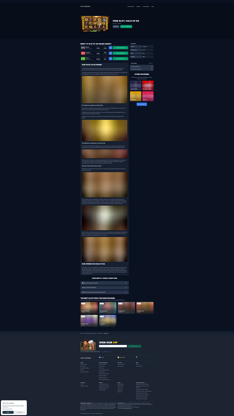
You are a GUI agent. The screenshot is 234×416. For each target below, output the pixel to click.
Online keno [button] (120, 391)
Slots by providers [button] (121, 364)
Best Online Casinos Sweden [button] (141, 393)
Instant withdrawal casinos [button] (104, 369)
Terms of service (109, 351)
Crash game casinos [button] (103, 377)
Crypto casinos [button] (102, 371)
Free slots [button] (100, 333)
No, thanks (19, 412)
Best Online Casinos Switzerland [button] (142, 394)
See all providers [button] (141, 104)
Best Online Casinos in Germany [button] (142, 384)
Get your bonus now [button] (120, 47)
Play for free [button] (116, 26)
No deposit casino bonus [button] (104, 387)
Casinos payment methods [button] (104, 379)
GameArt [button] (119, 23)
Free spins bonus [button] (102, 389)
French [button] (81, 384)
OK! (8, 412)
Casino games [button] (120, 366)
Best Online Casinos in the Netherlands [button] (143, 391)
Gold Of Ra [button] (106, 333)
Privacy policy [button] (83, 366)
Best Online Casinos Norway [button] (141, 396)
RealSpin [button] (88, 52)
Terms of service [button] (83, 364)
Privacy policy (102, 351)
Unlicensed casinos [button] (102, 375)
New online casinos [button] (102, 364)
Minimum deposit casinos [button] (104, 373)
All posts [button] (137, 364)
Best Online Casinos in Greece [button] (142, 389)
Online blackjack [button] (121, 384)
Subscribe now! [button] (133, 346)
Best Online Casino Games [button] (90, 333)
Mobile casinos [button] (102, 366)
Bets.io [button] (87, 58)
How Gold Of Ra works (135, 66)
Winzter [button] (87, 47)
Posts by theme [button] (139, 366)
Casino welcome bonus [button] (103, 384)
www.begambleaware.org (127, 408)
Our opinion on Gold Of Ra (136, 69)
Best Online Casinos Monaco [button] (141, 398)
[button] (85, 6)
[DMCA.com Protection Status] (145, 358)
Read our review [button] (88, 48)
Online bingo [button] (120, 389)
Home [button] (81, 333)
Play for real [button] (125, 26)
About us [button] (82, 369)
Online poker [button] (120, 387)
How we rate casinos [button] (84, 371)
